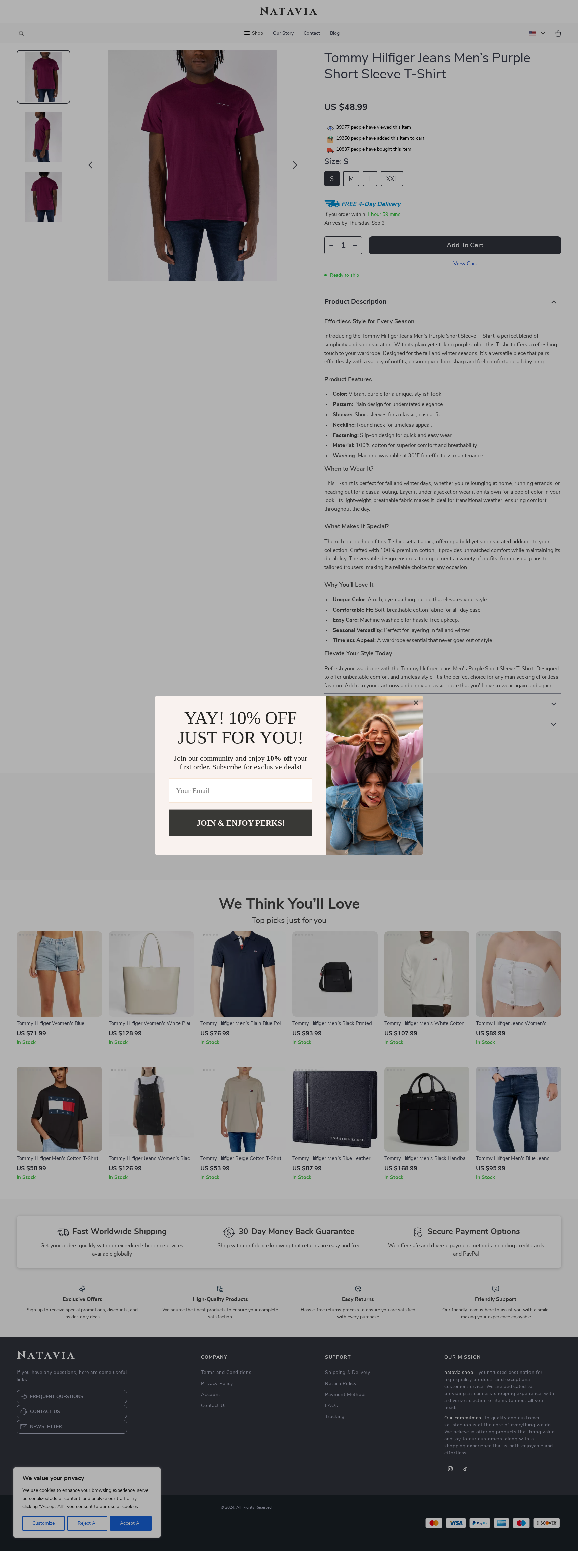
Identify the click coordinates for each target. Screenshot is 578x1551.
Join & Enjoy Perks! (241, 823)
